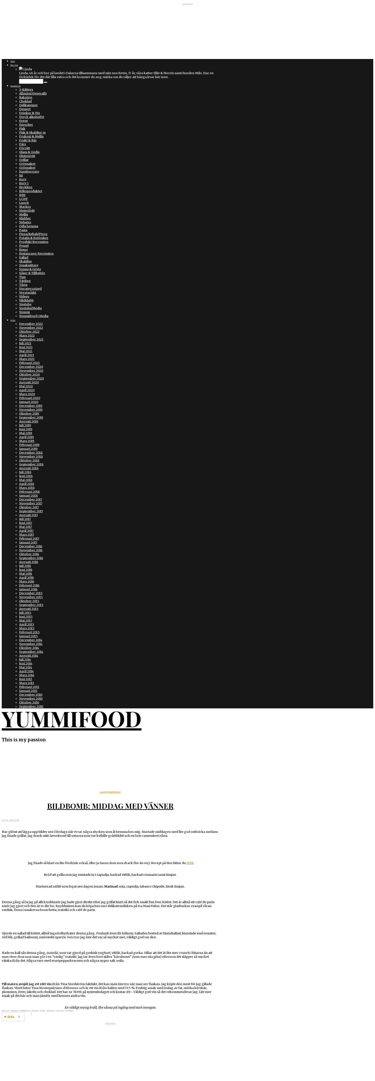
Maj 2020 (26, 386)
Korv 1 (24, 183)
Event (23, 121)
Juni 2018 (26, 476)
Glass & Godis (29, 152)
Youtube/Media (30, 308)
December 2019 (30, 406)
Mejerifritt (27, 211)
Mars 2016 (26, 581)
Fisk (22, 129)
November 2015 (31, 597)
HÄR (189, 863)
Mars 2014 (26, 675)
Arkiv (12, 320)
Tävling (25, 281)
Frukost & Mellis (31, 136)
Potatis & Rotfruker (33, 238)
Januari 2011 (28, 691)
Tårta (23, 285)
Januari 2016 (28, 589)
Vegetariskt (27, 293)
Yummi (24, 312)
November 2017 (30, 503)
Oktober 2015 (29, 601)
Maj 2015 (25, 620)
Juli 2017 (25, 519)
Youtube (25, 304)
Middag (25, 218)
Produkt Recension (33, 242)
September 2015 (31, 605)
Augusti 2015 (28, 609)
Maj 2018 (25, 480)
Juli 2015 (25, 613)
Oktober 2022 (29, 332)
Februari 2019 (29, 445)
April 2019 (26, 437)
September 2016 (31, 558)
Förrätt (24, 148)
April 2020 (27, 390)
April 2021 (26, 355)
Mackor (25, 207)
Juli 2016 (25, 566)
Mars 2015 (27, 628)
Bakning (25, 97)
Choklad (25, 101)
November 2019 (31, 410)
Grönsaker (27, 164)
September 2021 (31, 339)
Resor (23, 250)
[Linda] (21, 69)
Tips (22, 277)
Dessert (25, 109)
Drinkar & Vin (29, 113)
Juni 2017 (25, 523)
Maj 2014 (25, 667)
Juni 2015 (26, 617)
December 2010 (30, 695)
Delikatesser (28, 105)
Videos (24, 296)
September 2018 (31, 464)
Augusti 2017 (28, 515)
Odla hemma (28, 226)
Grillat (23, 160)
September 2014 (31, 652)
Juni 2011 (25, 679)
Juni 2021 (26, 347)
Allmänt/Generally (33, 93)
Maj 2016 (25, 574)
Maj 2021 (25, 351)
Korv (22, 179)
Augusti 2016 (28, 562)
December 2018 (31, 453)
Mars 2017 (26, 535)
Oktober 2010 (29, 702)
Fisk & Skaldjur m (32, 132)
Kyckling (26, 187)
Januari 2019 (28, 449)
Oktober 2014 (29, 648)
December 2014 (30, 640)
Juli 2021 (25, 343)
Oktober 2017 (29, 507)
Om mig (14, 65)
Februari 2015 (29, 632)
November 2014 (31, 644)
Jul (21, 175)
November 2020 (31, 371)
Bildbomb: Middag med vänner (110, 806)
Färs (22, 144)
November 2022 (31, 328)
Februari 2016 (29, 585)
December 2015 (31, 593)
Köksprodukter (30, 191)
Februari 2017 (29, 538)
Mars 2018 (27, 488)
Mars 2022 (27, 335)
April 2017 (26, 531)
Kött (22, 195)
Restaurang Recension (36, 254)
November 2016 (31, 550)
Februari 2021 (29, 363)
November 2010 (31, 699)
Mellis (23, 214)
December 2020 (31, 367)
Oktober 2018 (29, 460)
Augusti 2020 (29, 382)
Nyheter (25, 222)
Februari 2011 (29, 687)
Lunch (24, 203)
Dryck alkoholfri (31, 117)
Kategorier (15, 86)
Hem (12, 61)
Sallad (23, 257)
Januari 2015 (28, 636)
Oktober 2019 (29, 414)
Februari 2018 (29, 492)
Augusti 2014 (28, 656)
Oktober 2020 (29, 375)
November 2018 (31, 457)
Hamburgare (29, 172)
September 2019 (31, 417)
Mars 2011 (26, 683)
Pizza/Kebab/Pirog (33, 234)
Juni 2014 (25, 663)
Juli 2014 (25, 660)
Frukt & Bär (28, 140)
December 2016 (30, 546)
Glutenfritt (27, 156)
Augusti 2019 (28, 421)
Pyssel (24, 246)
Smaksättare (28, 265)
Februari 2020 (29, 398)
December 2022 (31, 324)
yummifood (71, 718)
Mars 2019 (26, 441)
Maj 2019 (25, 433)
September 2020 (31, 378)
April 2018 (26, 484)
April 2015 (26, 624)
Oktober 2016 (29, 554)
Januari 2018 (28, 496)
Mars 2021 (27, 359)
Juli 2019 (25, 425)
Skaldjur (25, 261)
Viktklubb (26, 300)
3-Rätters (26, 90)
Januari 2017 (28, 542)
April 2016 (26, 578)
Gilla (11, 1017)
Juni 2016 (25, 570)
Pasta (23, 230)
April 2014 (26, 671)
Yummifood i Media (33, 316)
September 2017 (31, 511)
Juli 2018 (25, 472)
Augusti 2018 (28, 468)
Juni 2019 (25, 429)
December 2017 (30, 499)
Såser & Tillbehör (32, 273)
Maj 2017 (25, 527)
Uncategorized (30, 289)
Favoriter (26, 125)
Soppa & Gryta (30, 269)
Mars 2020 (27, 394)
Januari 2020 (28, 402)
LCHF (23, 199)
